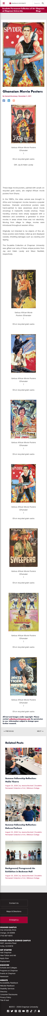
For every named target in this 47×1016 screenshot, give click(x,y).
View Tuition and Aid (8, 955)
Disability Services (7, 989)
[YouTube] (23, 1011)
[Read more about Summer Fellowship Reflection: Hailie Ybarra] (23, 761)
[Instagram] (14, 100)
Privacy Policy (5, 997)
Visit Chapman (5, 952)
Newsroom (4, 976)
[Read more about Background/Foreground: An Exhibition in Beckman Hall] (23, 853)
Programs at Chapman (9, 970)
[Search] (42, 3)
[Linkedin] (9, 100)
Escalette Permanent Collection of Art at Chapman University (18, 9)
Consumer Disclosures (8, 994)
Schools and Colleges (8, 968)
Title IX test (4, 1000)
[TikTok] (31, 1011)
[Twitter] (12, 1011)
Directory (3, 992)
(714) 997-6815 (6, 936)
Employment (5, 961)
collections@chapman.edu (19, 719)
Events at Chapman (7, 973)
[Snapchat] (39, 1011)
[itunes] (35, 1011)
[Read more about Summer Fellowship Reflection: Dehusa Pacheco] (23, 808)
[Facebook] (4, 100)
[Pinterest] (19, 1011)
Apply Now (4, 958)
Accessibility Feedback (9, 983)
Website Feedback (7, 986)
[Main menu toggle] (3, 3)
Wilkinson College (33, 788)
